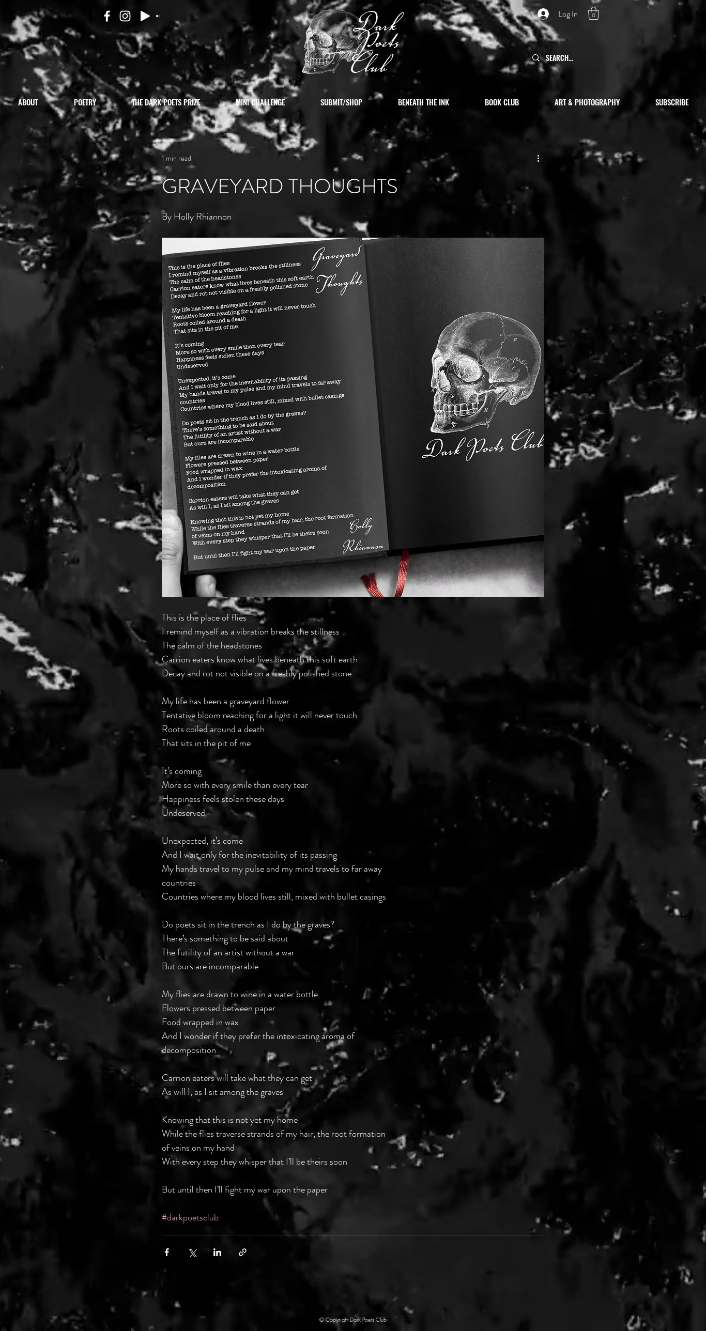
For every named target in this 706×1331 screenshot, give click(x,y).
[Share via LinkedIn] (217, 1252)
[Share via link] (243, 1252)
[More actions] (538, 158)
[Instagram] (125, 16)
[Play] (145, 16)
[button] (593, 13)
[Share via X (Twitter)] (192, 1252)
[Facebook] (107, 16)
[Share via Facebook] (167, 1252)
